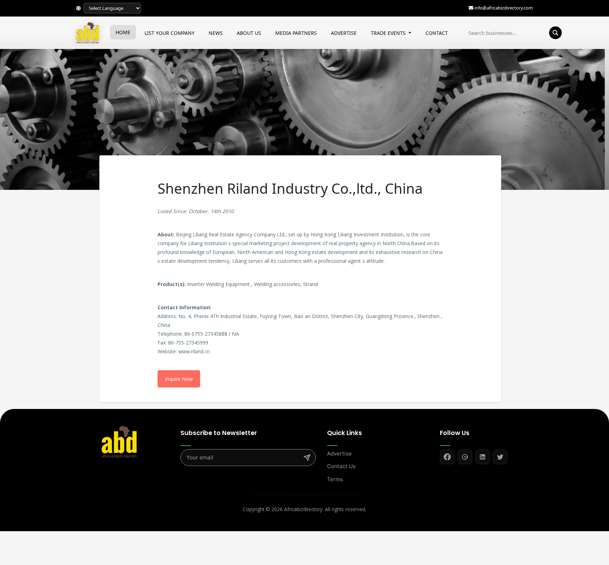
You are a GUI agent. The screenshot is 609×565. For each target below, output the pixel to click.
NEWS (216, 33)
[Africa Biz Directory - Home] (119, 441)
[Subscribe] (307, 457)
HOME (123, 32)
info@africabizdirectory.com (503, 8)
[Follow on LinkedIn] (482, 456)
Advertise (339, 453)
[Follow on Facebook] (447, 456)
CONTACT (436, 33)
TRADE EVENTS (389, 33)
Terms (335, 479)
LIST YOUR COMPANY (169, 33)
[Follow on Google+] (464, 456)
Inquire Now (179, 378)
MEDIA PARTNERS (296, 33)
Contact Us (341, 466)
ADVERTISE (344, 33)
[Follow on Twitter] (500, 456)
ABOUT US (249, 33)
